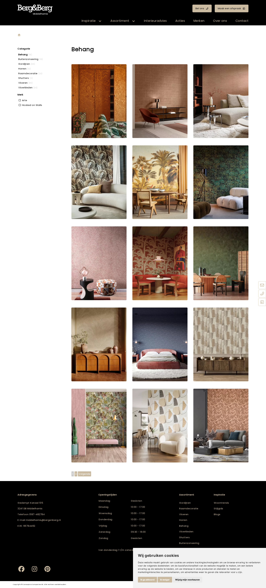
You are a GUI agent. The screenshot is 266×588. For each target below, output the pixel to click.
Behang (183, 525)
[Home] (19, 35)
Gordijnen (185, 502)
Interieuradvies (155, 21)
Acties (180, 21)
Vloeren (184, 514)
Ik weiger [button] (165, 579)
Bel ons (199, 8)
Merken (199, 21)
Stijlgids (218, 508)
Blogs (217, 514)
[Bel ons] (262, 294)
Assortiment (119, 21)
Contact (242, 21)
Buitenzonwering (189, 543)
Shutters (184, 537)
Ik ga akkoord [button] (147, 579)
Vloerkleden (186, 531)
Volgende (84, 474)
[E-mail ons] (262, 285)
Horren (183, 520)
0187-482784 (37, 514)
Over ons (220, 21)
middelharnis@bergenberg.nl (43, 520)
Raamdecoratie (188, 508)
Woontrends (221, 502)
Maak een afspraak (229, 8)
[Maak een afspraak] (262, 302)
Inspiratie (89, 21)
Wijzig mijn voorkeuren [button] (187, 579)
